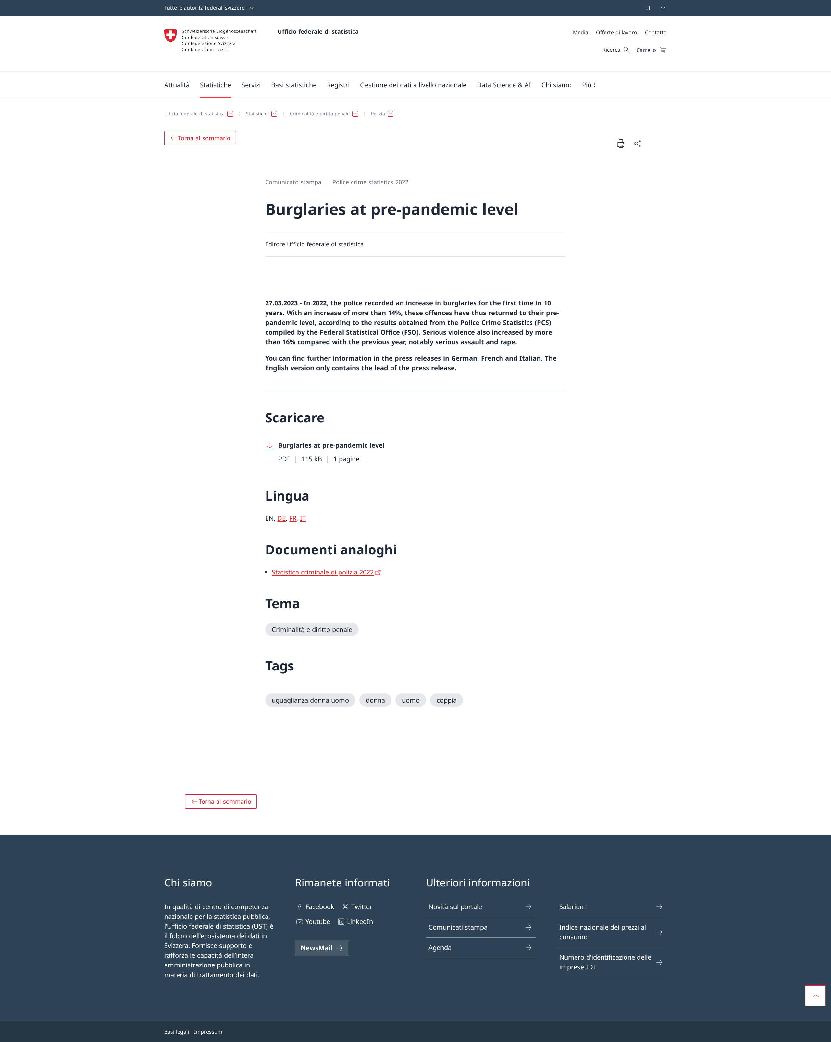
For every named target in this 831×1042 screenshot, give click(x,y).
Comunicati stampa (458, 927)
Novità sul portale (455, 906)
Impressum (208, 1031)
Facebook (319, 906)
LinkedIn (360, 921)
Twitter (361, 906)
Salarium (572, 906)
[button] (177, 85)
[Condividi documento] (637, 143)
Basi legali (176, 1031)
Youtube (317, 921)
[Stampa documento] (620, 143)
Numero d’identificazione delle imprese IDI (605, 962)
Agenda (440, 947)
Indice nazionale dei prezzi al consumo (602, 932)
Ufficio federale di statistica (318, 31)
